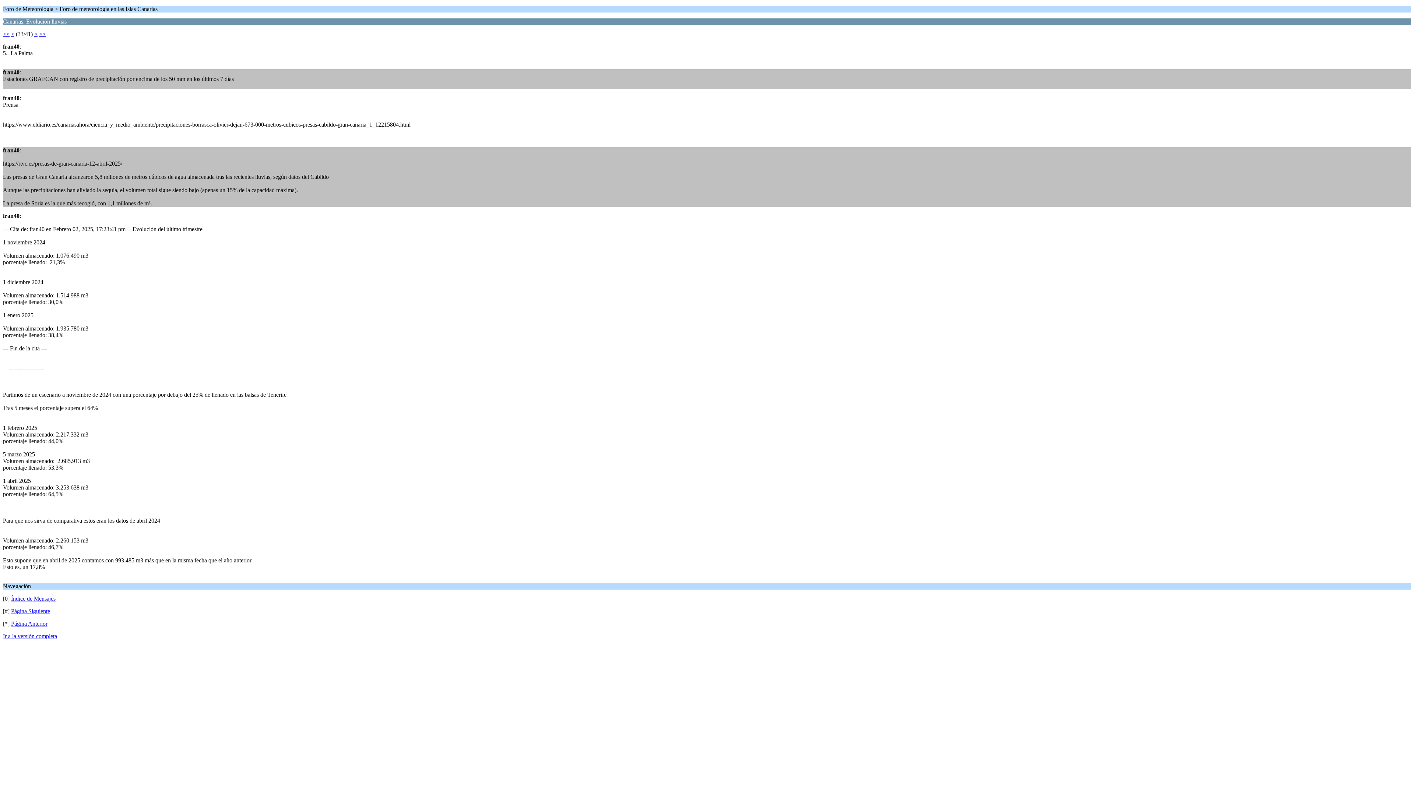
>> (42, 34)
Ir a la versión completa (30, 636)
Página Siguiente (30, 611)
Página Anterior (29, 624)
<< (6, 34)
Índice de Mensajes (33, 599)
